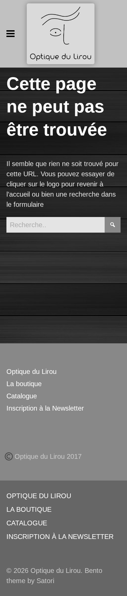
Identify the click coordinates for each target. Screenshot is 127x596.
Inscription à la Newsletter (45, 408)
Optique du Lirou (31, 371)
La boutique (24, 383)
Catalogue (21, 396)
